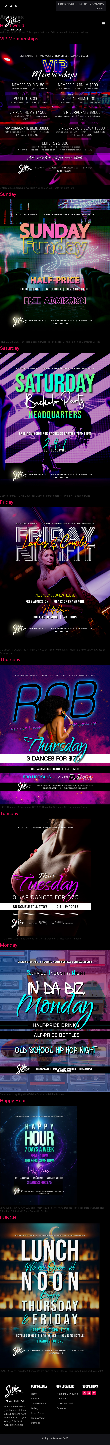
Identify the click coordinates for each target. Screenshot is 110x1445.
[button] (103, 23)
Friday (6, 502)
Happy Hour (13, 1100)
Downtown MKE (97, 4)
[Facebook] (6, 6)
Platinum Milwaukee (67, 4)
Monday (8, 945)
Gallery (35, 1408)
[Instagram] (16, 6)
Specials (35, 1398)
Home (34, 1393)
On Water (100, 9)
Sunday (8, 194)
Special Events (39, 1403)
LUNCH (8, 1217)
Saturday (9, 348)
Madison (83, 4)
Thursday (10, 659)
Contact (35, 1422)
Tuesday (9, 813)
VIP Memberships (19, 38)
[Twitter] (11, 6)
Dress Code (37, 1413)
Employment (38, 1418)
